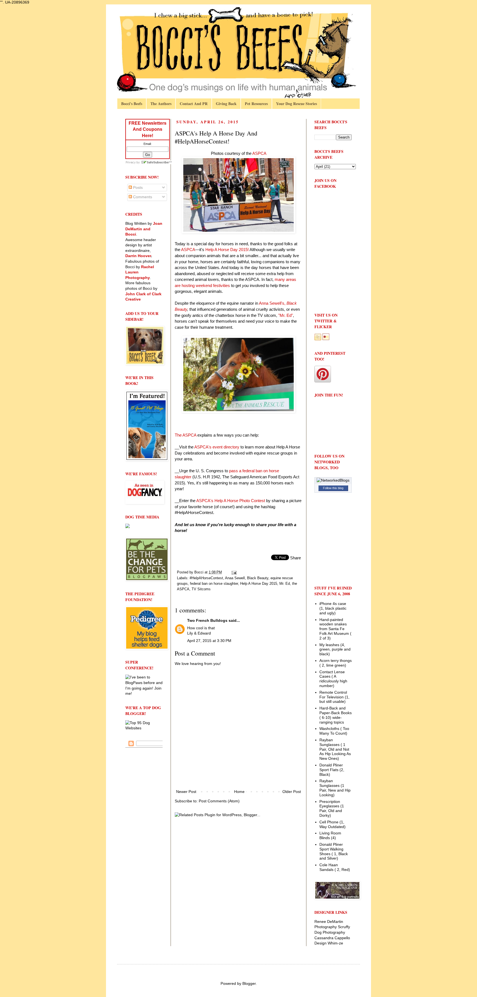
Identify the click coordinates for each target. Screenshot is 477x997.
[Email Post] (234, 572)
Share (295, 557)
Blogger (249, 983)
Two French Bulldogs (207, 620)
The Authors (160, 103)
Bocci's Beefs (131, 103)
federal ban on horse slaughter (214, 584)
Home (239, 791)
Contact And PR (194, 103)
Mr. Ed (284, 584)
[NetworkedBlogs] (333, 480)
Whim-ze (335, 943)
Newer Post (186, 791)
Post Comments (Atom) (219, 801)
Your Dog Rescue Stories (296, 103)
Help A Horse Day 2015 (258, 584)
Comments (142, 197)
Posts (137, 187)
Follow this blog (333, 488)
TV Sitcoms (201, 589)
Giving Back (226, 103)
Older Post (291, 791)
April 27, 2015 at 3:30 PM (209, 640)
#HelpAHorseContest (206, 578)
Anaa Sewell (235, 578)
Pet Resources (256, 103)
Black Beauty (257, 578)
